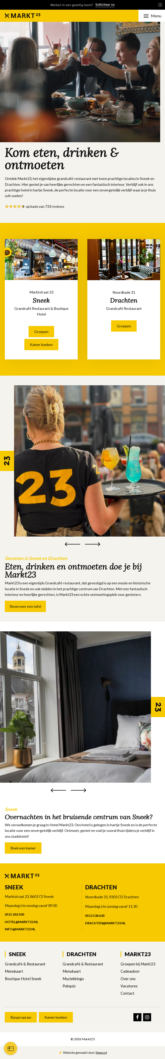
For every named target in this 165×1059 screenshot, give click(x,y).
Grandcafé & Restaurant (25, 964)
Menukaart (14, 971)
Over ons (128, 978)
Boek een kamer (23, 848)
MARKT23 (138, 954)
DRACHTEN (81, 954)
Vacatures (129, 986)
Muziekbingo (73, 978)
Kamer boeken (41, 344)
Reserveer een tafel (25, 606)
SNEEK (17, 954)
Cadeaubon (130, 971)
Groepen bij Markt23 (138, 964)
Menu (156, 15)
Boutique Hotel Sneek (23, 978)
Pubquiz (69, 986)
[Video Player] (80, 82)
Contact (127, 993)
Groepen (41, 331)
